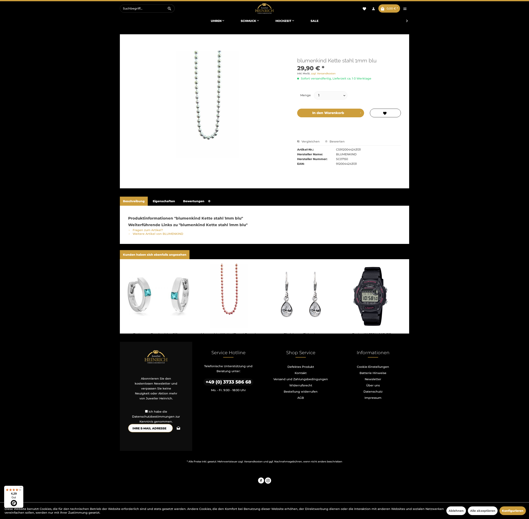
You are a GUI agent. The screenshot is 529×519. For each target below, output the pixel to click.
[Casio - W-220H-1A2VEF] (371, 296)
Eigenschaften (164, 201)
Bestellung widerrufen (301, 391)
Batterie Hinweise (373, 373)
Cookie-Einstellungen (373, 367)
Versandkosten (253, 461)
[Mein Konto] (373, 8)
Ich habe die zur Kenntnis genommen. (156, 416)
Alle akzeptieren (482, 511)
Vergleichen (310, 141)
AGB (300, 398)
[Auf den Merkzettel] (385, 113)
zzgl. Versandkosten (323, 73)
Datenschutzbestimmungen (153, 416)
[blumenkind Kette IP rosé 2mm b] (228, 296)
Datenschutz (372, 391)
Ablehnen (456, 511)
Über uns (373, 385)
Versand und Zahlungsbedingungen (300, 379)
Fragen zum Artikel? (147, 230)
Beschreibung (134, 201)
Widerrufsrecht (300, 385)
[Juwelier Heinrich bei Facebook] (261, 481)
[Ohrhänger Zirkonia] (300, 296)
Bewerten (337, 141)
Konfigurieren (512, 511)
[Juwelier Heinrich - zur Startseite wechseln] (264, 8)
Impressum (373, 398)
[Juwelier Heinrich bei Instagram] (268, 481)
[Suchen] (169, 8)
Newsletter (373, 379)
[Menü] (20, 488)
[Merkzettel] (364, 8)
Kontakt (301, 373)
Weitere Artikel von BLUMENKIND (157, 234)
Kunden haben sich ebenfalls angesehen (154, 255)
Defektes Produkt (300, 367)
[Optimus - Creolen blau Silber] (157, 296)
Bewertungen (196, 201)
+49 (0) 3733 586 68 (228, 382)
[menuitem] (147, 8)
